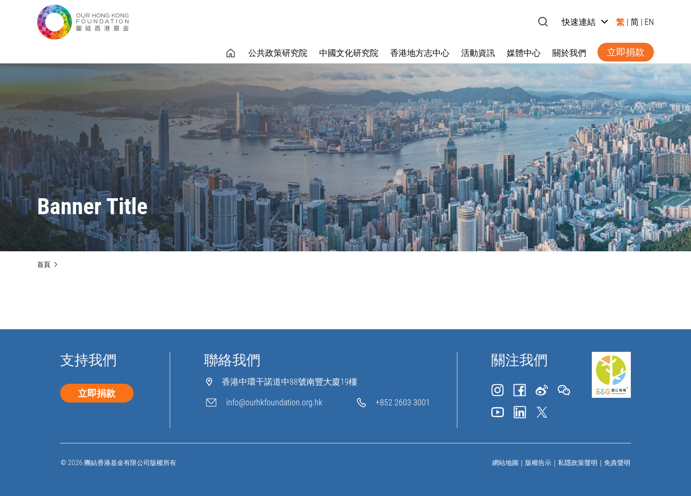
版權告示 (538, 462)
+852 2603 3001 (403, 402)
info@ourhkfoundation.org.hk (274, 402)
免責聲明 (617, 462)
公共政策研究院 (277, 53)
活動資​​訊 (478, 53)
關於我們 (569, 53)
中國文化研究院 (348, 53)
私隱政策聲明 (577, 462)
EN (649, 22)
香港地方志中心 (419, 53)
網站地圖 (505, 462)
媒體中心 (524, 53)
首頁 (43, 264)
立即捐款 (625, 52)
